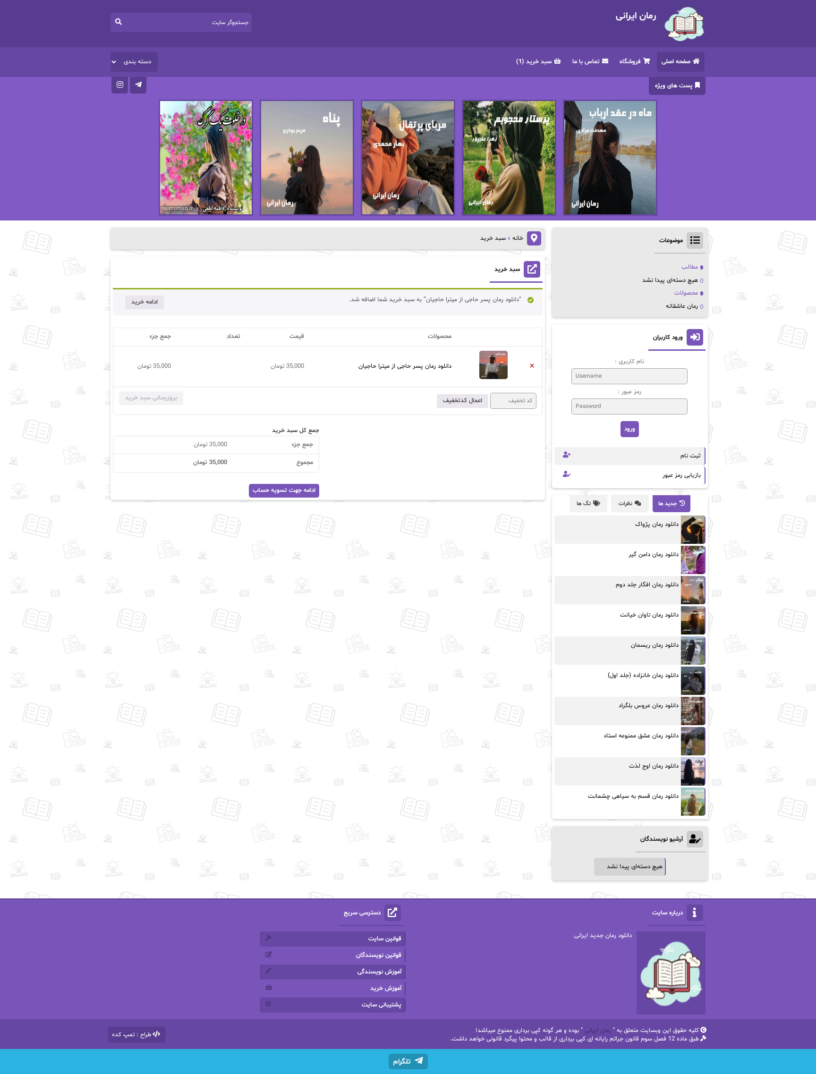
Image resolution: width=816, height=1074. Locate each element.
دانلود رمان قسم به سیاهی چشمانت (633, 796)
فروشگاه (630, 62)
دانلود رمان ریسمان (655, 645)
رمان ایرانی (598, 1030)
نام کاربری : (629, 361)
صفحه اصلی (676, 62)
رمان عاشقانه (682, 306)
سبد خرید (507, 269)
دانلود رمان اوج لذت (654, 766)
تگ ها (584, 503)
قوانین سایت (384, 939)
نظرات (625, 503)
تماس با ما (586, 62)
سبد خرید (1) (534, 62)
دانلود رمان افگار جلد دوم (647, 585)
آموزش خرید (385, 988)
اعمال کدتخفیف (462, 401)
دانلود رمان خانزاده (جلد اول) (643, 675)
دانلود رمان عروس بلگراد (649, 706)
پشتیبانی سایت (381, 1005)
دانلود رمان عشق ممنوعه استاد (641, 736)
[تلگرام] (138, 85)
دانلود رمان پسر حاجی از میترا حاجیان (404, 366)
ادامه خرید (144, 302)
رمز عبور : (629, 392)
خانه (517, 238)
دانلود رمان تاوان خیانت (649, 615)
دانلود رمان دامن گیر (654, 554)
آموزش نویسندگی (379, 972)
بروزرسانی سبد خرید (151, 398)
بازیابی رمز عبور (682, 475)
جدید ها (667, 503)
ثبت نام (690, 456)
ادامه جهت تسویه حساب (284, 490)
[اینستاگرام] (119, 85)
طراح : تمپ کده (131, 1035)
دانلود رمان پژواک (657, 524)
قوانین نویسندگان (378, 955)
